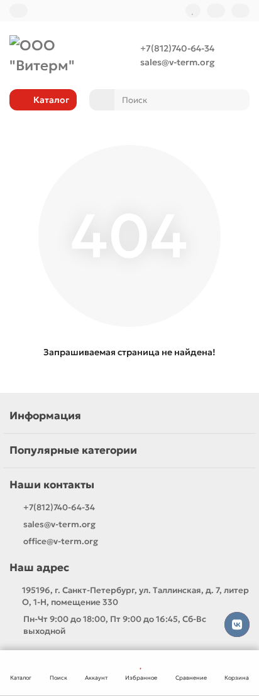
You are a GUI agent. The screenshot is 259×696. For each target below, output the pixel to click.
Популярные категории (73, 450)
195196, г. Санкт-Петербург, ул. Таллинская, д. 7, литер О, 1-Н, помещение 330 (135, 596)
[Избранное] (193, 11)
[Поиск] (236, 100)
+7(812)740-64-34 (177, 48)
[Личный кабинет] (240, 11)
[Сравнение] (216, 11)
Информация (45, 415)
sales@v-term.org (177, 62)
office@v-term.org (60, 541)
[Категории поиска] (101, 99)
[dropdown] (18, 11)
